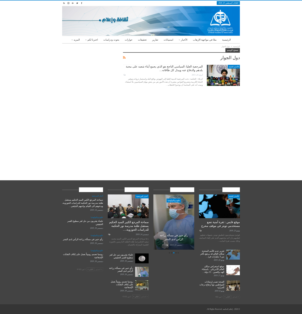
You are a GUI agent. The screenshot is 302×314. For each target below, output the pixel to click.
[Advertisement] (90, 70)
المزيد (77, 39)
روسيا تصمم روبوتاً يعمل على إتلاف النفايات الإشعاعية (122, 284)
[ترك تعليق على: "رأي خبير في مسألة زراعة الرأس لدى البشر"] (166, 245)
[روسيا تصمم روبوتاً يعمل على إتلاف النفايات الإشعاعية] (142, 285)
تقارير (155, 39)
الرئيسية (226, 39)
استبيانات (168, 39)
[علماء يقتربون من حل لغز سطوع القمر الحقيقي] (142, 258)
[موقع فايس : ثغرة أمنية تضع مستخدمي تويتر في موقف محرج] (219, 206)
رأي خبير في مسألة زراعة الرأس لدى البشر (83, 239)
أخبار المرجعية (142, 196)
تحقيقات (142, 39)
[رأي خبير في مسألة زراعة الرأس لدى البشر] (174, 222)
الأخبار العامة (234, 67)
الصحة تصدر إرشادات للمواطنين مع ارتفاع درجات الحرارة (211, 285)
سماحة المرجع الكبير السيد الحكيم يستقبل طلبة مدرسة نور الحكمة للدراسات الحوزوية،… (129, 226)
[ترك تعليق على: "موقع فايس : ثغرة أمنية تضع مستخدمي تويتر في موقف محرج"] (200, 230)
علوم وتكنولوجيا (174, 200)
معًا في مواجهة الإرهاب (205, 39)
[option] (173, 222)
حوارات (128, 39)
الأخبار (184, 39)
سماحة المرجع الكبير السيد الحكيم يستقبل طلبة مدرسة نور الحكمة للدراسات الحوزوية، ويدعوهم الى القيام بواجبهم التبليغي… (82, 203)
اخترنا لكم (92, 39)
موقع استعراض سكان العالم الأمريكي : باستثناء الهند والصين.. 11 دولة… (213, 269)
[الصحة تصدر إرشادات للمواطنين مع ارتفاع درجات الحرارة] (233, 285)
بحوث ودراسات (111, 39)
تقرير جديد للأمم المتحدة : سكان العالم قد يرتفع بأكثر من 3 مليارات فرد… (212, 254)
